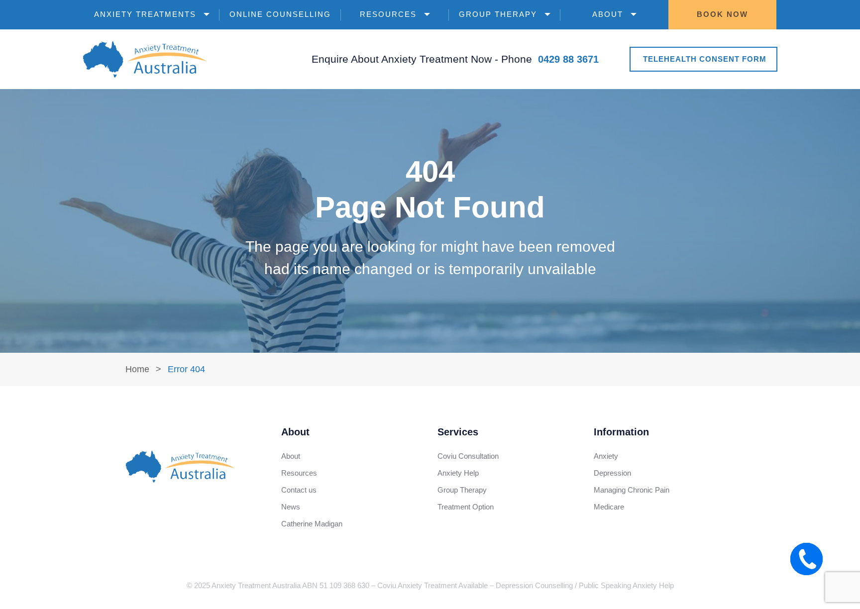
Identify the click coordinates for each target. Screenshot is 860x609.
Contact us (299, 490)
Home (137, 369)
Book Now (722, 14)
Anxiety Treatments (145, 14)
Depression (612, 473)
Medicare (609, 507)
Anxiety (606, 456)
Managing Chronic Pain (631, 490)
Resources (388, 14)
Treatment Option (465, 507)
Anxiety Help (458, 473)
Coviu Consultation (468, 456)
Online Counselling (280, 14)
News (290, 507)
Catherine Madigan (311, 523)
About (607, 14)
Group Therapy (498, 14)
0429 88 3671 (568, 59)
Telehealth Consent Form (704, 59)
